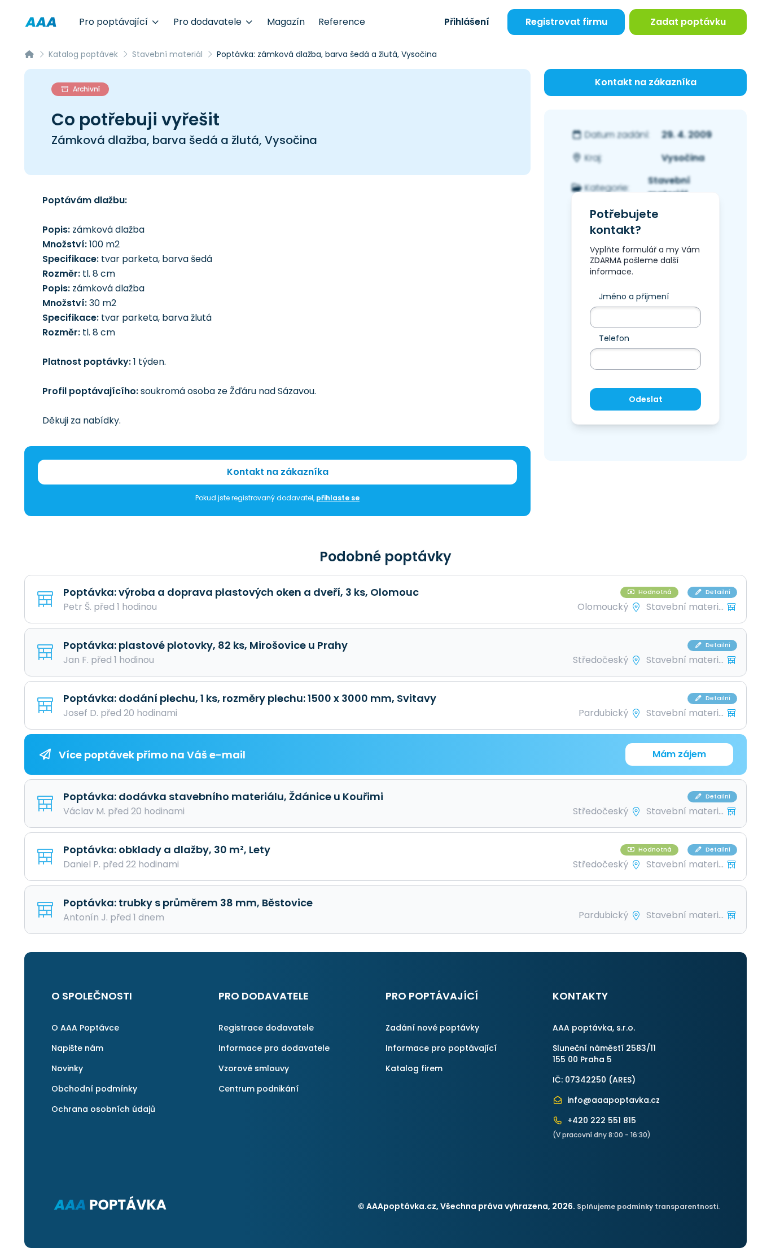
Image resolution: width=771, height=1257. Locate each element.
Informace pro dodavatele (274, 1048)
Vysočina (683, 157)
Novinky (67, 1068)
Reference (341, 21)
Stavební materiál (167, 54)
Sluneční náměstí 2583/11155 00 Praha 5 (604, 1053)
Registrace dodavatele (266, 1027)
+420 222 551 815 (600, 1120)
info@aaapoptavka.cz (612, 1100)
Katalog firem (414, 1068)
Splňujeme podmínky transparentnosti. (648, 1206)
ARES (622, 1079)
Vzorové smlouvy (253, 1068)
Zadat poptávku (688, 21)
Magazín (286, 21)
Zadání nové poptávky (432, 1027)
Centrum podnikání (258, 1088)
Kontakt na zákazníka (277, 471)
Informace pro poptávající (441, 1048)
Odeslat (646, 399)
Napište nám (77, 1048)
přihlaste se (338, 498)
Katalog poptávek (83, 54)
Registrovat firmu (566, 21)
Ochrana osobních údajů (103, 1109)
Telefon (614, 338)
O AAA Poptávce (85, 1027)
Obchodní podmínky (94, 1088)
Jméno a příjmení (634, 296)
